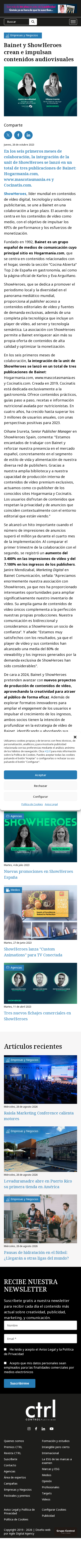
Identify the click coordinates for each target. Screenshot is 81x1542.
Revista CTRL (12, 1453)
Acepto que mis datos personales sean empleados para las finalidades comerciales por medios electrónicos (39, 1367)
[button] (75, 737)
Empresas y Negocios (18, 1489)
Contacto (10, 1465)
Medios (46, 1475)
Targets (47, 1493)
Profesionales (50, 1487)
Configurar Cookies (54, 1509)
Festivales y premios (17, 1495)
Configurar (40, 796)
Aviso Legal (51, 804)
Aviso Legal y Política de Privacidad (19, 1511)
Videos (46, 1499)
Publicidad (48, 1515)
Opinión (47, 1481)
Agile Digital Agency (21, 1533)
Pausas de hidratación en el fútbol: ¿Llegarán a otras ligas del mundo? (36, 1255)
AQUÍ (47, 751)
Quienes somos (14, 1441)
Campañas (10, 1483)
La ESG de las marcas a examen (57, 1461)
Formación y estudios (56, 1441)
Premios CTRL (13, 1447)
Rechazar (40, 786)
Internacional (50, 1453)
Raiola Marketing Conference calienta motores (39, 1115)
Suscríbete (10, 1459)
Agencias (9, 1471)
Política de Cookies (32, 804)
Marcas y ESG (50, 1469)
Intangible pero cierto (56, 1447)
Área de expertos (15, 1477)
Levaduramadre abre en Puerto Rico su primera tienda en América (38, 1183)
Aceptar (40, 775)
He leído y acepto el (39, 1351)
